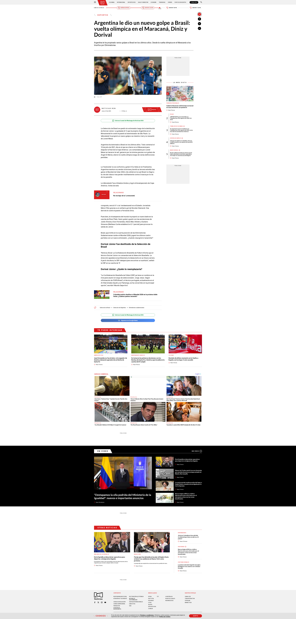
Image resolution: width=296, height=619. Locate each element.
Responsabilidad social (120, 596)
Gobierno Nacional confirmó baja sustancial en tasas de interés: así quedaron (179, 106)
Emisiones (99, 7)
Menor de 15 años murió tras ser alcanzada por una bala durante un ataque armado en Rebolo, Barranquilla (188, 472)
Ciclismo (171, 355)
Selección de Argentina (119, 307)
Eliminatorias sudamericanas (136, 307)
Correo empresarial (119, 603)
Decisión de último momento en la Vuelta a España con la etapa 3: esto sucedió (183, 359)
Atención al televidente (120, 598)
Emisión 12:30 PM (149, 7)
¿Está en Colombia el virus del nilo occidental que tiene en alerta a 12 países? (188, 537)
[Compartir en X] (199, 23)
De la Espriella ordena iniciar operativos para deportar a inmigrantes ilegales (187, 460)
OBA (130, 605)
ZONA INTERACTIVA (190, 598)
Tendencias (162, 2)
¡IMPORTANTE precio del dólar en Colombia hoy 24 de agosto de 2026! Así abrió (181, 118)
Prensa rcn (116, 605)
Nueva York (137, 554)
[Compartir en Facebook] (199, 19)
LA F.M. (150, 602)
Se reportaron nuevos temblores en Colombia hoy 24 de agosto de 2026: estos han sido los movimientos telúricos (181, 130)
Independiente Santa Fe (138, 355)
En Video (103, 451)
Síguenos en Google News (129, 320)
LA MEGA (150, 608)
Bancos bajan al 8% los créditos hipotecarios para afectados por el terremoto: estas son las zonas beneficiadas (186, 496)
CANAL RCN (194, 2)
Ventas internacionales (136, 601)
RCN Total (151, 598)
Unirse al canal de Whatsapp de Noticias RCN (129, 120)
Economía (153, 2)
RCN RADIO (151, 600)
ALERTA (150, 604)
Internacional (121, 2)
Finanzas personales (172, 103)
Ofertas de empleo (175, 138)
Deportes (103, 15)
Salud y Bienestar (143, 2)
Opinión (170, 2)
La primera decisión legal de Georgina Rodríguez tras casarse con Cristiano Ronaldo (189, 566)
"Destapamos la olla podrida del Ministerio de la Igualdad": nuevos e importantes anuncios (122, 496)
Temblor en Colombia (176, 126)
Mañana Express (125, 7)
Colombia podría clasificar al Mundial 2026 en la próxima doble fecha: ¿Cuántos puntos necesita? (135, 295)
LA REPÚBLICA (169, 596)
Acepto (195, 616)
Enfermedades (182, 532)
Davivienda (181, 546)
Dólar (172, 114)
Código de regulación (119, 601)
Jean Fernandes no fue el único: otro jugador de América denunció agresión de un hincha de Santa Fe (110, 360)
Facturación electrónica (136, 596)
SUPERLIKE (187, 600)
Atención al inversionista (117, 608)
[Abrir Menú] (95, 2)
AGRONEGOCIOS (169, 600)
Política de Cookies (164, 616)
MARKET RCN (188, 602)
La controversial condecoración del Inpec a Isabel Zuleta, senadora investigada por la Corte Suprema (188, 484)
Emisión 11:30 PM (196, 7)
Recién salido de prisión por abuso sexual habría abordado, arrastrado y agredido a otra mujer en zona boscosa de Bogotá (181, 154)
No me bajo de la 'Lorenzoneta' (124, 196)
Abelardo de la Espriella (101, 554)
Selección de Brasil (105, 307)
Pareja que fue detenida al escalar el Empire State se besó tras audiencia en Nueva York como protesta (151, 559)
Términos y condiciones (147, 615)
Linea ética (132, 603)
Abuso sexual (174, 150)
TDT (158, 596)
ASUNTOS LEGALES (170, 598)
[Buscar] (201, 2)
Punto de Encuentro (180, 2)
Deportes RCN (131, 2)
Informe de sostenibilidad (133, 599)
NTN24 (150, 596)
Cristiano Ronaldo (183, 562)
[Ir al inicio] (102, 2)
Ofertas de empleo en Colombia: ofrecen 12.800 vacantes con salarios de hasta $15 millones (181, 142)
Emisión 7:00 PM (173, 7)
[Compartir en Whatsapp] (199, 28)
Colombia (111, 2)
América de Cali (98, 355)
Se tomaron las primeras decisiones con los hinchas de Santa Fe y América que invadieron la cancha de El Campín (147, 360)
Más (195, 451)
